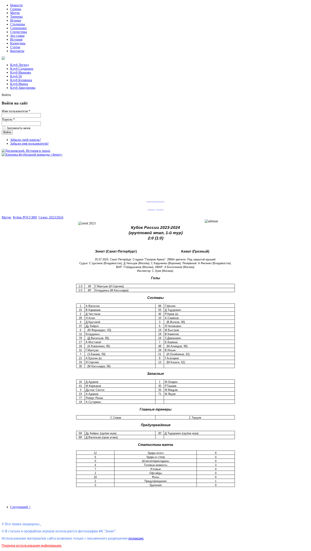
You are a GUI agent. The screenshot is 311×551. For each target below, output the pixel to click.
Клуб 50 (16, 76)
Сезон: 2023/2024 (51, 217)
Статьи (15, 47)
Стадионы (17, 24)
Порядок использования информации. (32, 545)
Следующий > (20, 507)
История (16, 39)
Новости (16, 5)
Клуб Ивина (19, 84)
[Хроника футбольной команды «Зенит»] (32, 154)
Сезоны (15, 9)
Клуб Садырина (21, 68)
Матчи (15, 13)
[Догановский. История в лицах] (26, 151)
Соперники (18, 28)
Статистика (18, 32)
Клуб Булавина (21, 80)
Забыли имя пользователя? (29, 143)
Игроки (15, 20)
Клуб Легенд (19, 65)
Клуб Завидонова (22, 87)
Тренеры (16, 16)
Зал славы (17, 35)
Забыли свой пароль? (25, 140)
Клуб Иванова (20, 72)
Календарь (17, 43)
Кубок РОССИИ (25, 217)
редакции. (136, 538)
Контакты (17, 51)
